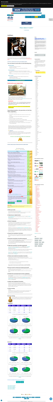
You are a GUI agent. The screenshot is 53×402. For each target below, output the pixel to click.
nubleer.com (37, 218)
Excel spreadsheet (19, 337)
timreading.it (37, 227)
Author (41, 238)
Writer (40, 240)
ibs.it (36, 206)
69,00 (19, 201)
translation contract (25, 277)
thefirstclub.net (37, 226)
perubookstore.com (38, 221)
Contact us (32, 397)
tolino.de (37, 228)
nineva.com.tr (37, 217)
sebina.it (37, 225)
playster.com (37, 222)
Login (28, 398)
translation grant (19, 227)
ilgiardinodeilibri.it (38, 207)
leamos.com (37, 209)
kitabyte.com (37, 208)
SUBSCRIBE (11, 202)
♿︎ (1, 400)
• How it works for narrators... (11, 386)
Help (30, 397)
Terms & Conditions (18, 397)
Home (14, 397)
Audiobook (36, 242)
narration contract (10, 278)
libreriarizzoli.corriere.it (38, 211)
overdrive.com (37, 220)
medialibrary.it (37, 215)
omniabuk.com (37, 219)
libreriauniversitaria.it (38, 212)
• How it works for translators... (11, 385)
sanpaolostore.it (38, 223)
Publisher (36, 240)
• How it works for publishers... (11, 387)
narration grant (26, 227)
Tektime (32, 401)
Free (40, 242)
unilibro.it (37, 229)
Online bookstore (37, 397)
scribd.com (37, 224)
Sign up (25, 398)
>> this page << (16, 253)
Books (43, 242)
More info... (8, 207)
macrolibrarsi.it (37, 214)
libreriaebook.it (37, 210)
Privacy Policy (24, 397)
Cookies (27, 397)
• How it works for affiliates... (11, 388)
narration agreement (15, 247)
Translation (37, 238)
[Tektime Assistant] (51, 399)
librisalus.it (37, 213)
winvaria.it (37, 231)
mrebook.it (37, 216)
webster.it (37, 230)
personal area (13, 216)
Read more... (10, 177)
